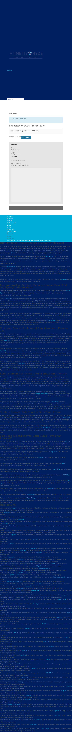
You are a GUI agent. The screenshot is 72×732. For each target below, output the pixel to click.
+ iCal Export (25, 137)
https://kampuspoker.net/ (14, 581)
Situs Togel (21, 363)
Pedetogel (23, 550)
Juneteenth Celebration (20, 208)
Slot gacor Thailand (42, 394)
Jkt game (63, 691)
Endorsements (12, 68)
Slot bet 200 (54, 402)
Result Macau (51, 320)
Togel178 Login (31, 498)
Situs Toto (7, 340)
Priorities (10, 63)
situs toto (41, 457)
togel (63, 463)
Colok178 (19, 664)
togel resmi (54, 452)
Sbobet (27, 699)
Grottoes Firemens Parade (51, 208)
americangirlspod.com (37, 566)
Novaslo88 (28, 586)
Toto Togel (33, 724)
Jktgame (63, 279)
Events (9, 70)
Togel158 (3, 351)
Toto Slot (51, 488)
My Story (10, 61)
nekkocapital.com (43, 568)
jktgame (28, 695)
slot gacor (10, 377)
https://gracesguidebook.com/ (62, 577)
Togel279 (8, 530)
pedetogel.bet (14, 575)
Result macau (47, 428)
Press (9, 72)
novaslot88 (30, 494)
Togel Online (56, 469)
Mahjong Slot (11, 267)
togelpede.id (35, 590)
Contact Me (11, 74)
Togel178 (14, 508)
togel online (62, 599)
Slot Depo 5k (49, 256)
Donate (9, 65)
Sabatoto (6, 512)
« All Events (13, 114)
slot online (39, 584)
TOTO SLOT (66, 475)
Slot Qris (67, 441)
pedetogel (63, 595)
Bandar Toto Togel (14, 704)
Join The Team (12, 77)
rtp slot (13, 253)
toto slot (8, 299)
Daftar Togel (66, 417)
